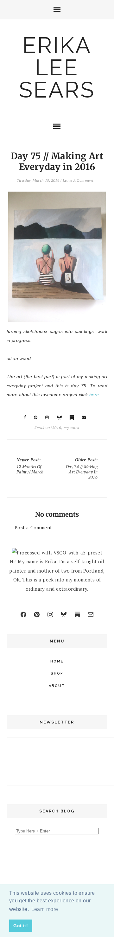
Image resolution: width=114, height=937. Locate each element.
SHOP (57, 673)
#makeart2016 (48, 427)
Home (57, 661)
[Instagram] (50, 614)
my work (71, 427)
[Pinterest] (37, 614)
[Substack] (77, 614)
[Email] (90, 614)
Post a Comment (33, 527)
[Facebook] (23, 614)
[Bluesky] (63, 614)
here (94, 394)
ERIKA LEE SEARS (57, 67)
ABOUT (57, 686)
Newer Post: (30, 466)
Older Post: (82, 468)
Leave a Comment (78, 180)
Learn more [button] (44, 909)
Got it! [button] (20, 925)
